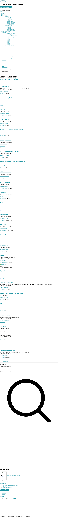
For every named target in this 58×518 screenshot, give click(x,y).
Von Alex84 (2, 157)
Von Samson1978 (3, 220)
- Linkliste (4, 486)
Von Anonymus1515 (3, 230)
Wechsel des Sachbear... (4, 176)
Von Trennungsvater (3, 188)
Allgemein (2, 270)
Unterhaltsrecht (4, 119)
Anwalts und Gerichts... (4, 165)
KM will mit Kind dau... (4, 238)
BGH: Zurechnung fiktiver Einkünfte (13, 475)
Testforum (3, 326)
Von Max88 (2, 345)
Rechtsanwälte (4, 245)
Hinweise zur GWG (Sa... (4, 155)
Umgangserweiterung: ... (4, 101)
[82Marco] (2, 105)
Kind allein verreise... (4, 196)
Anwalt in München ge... (4, 249)
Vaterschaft (3, 224)
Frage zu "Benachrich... (4, 287)
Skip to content (2, 0)
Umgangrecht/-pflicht (6, 97)
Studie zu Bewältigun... (4, 274)
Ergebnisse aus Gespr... (4, 218)
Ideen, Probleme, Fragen (6, 282)
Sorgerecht (3, 109)
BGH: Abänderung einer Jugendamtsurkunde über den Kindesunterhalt (19, 479)
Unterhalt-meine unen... (4, 91)
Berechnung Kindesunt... (4, 123)
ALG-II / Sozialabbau (5, 340)
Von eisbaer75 (2, 115)
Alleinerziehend (4, 214)
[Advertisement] (29, 438)
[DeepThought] (3, 210)
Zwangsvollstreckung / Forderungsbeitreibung (12, 161)
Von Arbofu (2, 93)
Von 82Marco (2, 103)
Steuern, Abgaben (5, 182)
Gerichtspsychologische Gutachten (9, 151)
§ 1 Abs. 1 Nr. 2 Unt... (4, 355)
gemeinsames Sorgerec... (4, 113)
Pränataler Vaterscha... (4, 228)
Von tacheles (2, 125)
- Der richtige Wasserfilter (6, 487)
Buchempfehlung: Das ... (4, 260)
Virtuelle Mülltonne (5, 315)
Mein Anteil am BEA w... (4, 186)
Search (1, 498)
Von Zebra (2, 198)
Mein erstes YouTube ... (4, 308)
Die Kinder (3, 192)
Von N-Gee (2, 299)
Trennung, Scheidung (5, 140)
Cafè (1, 303)
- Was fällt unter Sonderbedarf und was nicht (10, 485)
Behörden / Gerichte (5, 172)
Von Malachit (2, 310)
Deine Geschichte (4, 86)
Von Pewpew (2, 178)
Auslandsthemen (4, 235)
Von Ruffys (2, 167)
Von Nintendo (2, 135)
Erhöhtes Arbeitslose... (4, 343)
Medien (2, 255)
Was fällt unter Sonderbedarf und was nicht (13, 480)
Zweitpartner (3, 203)
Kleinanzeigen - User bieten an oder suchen (11, 293)
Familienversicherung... (4, 144)
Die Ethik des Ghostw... (4, 320)
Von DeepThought (3, 208)
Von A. (1, 251)
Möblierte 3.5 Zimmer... (4, 297)
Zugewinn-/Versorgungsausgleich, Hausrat (11, 129)
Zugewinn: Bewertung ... (4, 133)
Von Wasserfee (2, 357)
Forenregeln (5, 361)
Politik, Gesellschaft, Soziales (8, 350)
